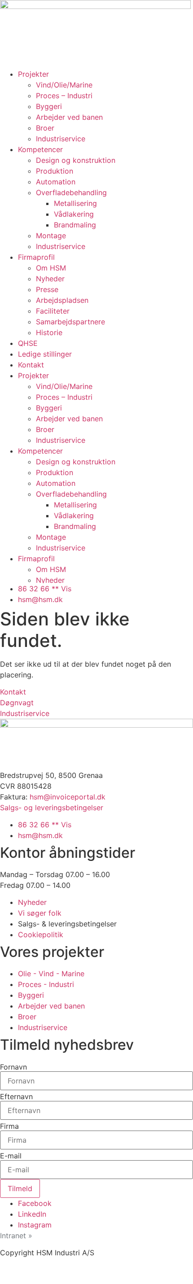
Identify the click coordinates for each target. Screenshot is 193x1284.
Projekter (33, 74)
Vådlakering (74, 214)
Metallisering (75, 203)
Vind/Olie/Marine (64, 84)
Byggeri (49, 106)
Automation (55, 181)
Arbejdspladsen (62, 300)
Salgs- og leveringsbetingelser (51, 807)
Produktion (54, 170)
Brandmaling (75, 224)
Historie (49, 332)
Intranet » (16, 1235)
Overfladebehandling (71, 192)
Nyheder (50, 278)
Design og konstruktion (75, 160)
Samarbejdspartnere (70, 321)
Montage (51, 235)
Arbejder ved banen (69, 117)
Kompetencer (40, 149)
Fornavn (13, 1066)
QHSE (28, 343)
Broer (45, 127)
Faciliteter (53, 310)
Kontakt (31, 364)
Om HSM (51, 267)
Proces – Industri (64, 95)
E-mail (11, 1155)
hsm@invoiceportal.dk (67, 796)
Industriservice (60, 138)
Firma (9, 1126)
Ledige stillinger (45, 353)
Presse (47, 289)
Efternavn (16, 1096)
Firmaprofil (36, 257)
